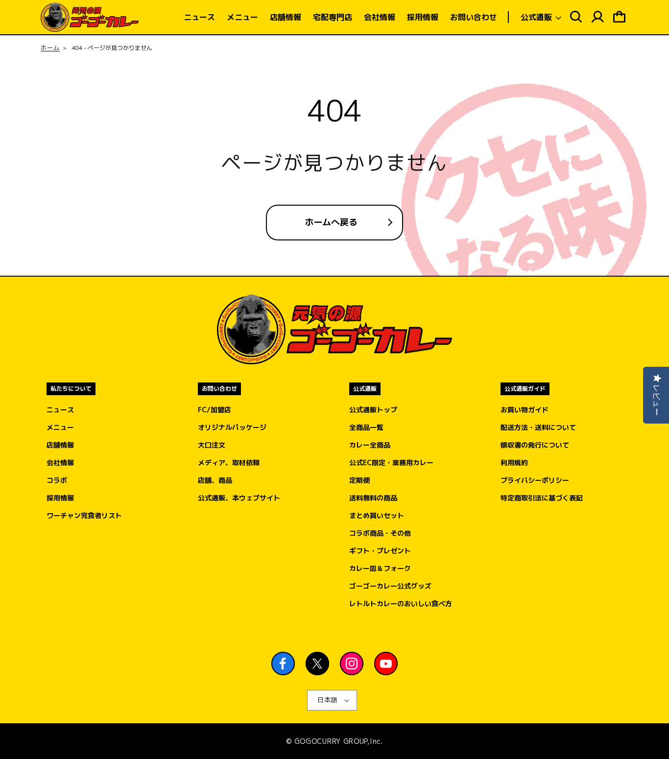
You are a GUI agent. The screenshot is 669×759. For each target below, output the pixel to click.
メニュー (60, 427)
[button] (540, 17)
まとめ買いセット (376, 515)
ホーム (50, 48)
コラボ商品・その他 (380, 533)
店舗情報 (60, 445)
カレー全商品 (369, 445)
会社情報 (60, 462)
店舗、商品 (215, 480)
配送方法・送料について (538, 427)
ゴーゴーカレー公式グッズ (390, 586)
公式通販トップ (373, 409)
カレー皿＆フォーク (380, 568)
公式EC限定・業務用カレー (391, 462)
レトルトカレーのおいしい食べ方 (400, 603)
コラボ (57, 480)
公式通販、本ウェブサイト (239, 497)
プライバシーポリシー (535, 480)
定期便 (359, 480)
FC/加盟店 (214, 409)
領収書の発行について (535, 445)
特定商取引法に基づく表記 (542, 497)
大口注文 (211, 445)
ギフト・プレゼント (380, 550)
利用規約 (514, 462)
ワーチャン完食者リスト (84, 515)
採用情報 (60, 497)
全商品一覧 (366, 427)
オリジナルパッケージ (232, 427)
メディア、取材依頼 (229, 462)
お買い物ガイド (525, 409)
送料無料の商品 (373, 497)
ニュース (60, 409)
